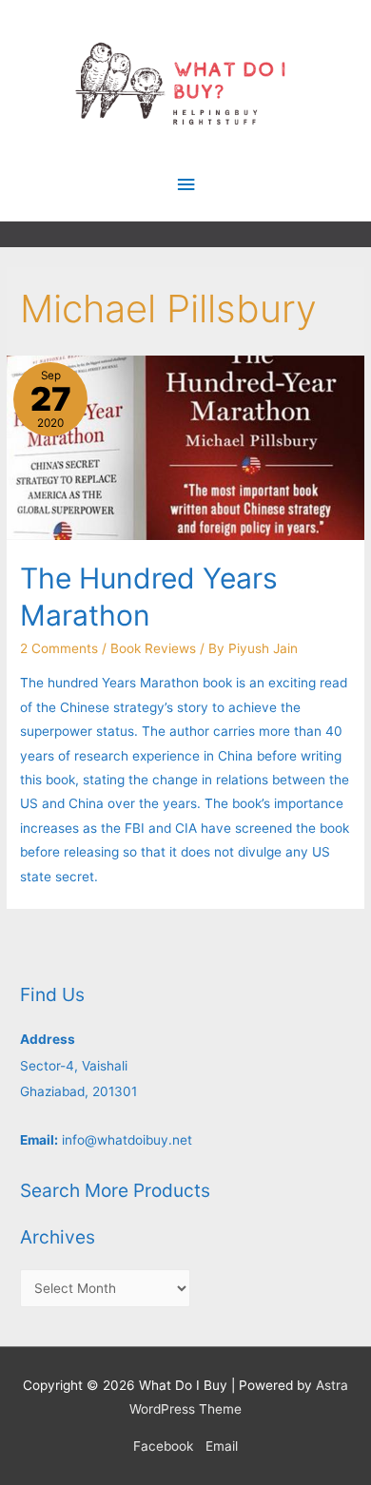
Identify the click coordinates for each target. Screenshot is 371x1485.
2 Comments (59, 648)
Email (221, 1446)
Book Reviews (153, 648)
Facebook (163, 1446)
